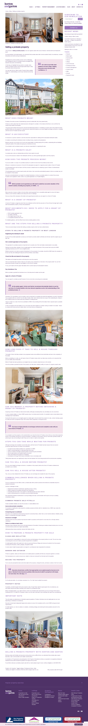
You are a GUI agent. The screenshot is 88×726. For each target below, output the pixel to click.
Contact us (73, 27)
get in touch (40, 662)
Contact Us (79, 7)
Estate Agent (69, 56)
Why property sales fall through (55, 669)
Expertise (14, 668)
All (10, 668)
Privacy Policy (68, 23)
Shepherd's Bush (70, 75)
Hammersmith (69, 57)
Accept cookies (78, 724)
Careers (60, 701)
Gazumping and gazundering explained (73, 34)
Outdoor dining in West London (72, 36)
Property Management (48, 7)
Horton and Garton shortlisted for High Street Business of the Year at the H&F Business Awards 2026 (73, 45)
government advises (12, 127)
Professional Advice (28, 668)
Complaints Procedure (76, 706)
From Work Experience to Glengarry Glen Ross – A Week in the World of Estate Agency (73, 40)
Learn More (42, 724)
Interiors (68, 59)
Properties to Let (35, 693)
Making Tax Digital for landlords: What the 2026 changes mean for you (22, 669)
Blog (68, 7)
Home (7, 11)
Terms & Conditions (75, 704)
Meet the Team (61, 693)
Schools (68, 73)
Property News (69, 69)
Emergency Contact (49, 697)
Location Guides (60, 7)
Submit (80, 19)
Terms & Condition (77, 23)
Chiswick (68, 54)
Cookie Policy (74, 703)
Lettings (37, 7)
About (73, 7)
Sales (30, 7)
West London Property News (22, 70)
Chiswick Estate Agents (63, 694)
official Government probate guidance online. (29, 220)
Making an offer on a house (71, 49)
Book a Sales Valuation (24, 697)
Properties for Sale (23, 693)
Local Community (70, 63)
